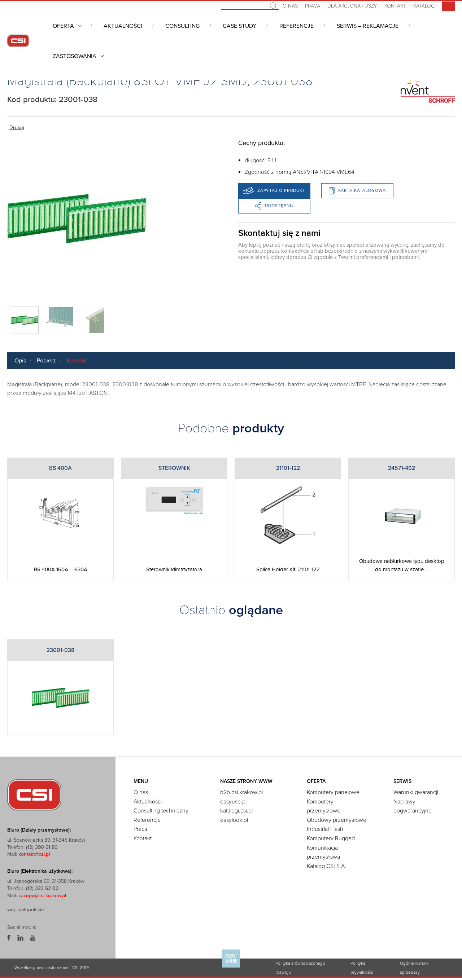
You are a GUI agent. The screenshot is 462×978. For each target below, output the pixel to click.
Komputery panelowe (333, 792)
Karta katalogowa (362, 190)
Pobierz (46, 360)
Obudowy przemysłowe (336, 820)
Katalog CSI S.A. (326, 866)
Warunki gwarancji (415, 792)
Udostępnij (279, 205)
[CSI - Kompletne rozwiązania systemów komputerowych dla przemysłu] (34, 794)
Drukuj (16, 127)
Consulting (182, 26)
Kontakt (395, 6)
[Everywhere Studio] (231, 967)
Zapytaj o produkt (281, 190)
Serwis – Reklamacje (367, 26)
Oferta (63, 26)
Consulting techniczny (161, 810)
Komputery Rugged (331, 838)
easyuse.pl (233, 801)
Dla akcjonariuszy (352, 6)
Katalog (424, 6)
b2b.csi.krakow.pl (241, 792)
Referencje (296, 26)
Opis (20, 360)
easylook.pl (234, 820)
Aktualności (123, 26)
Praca (312, 6)
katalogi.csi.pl (236, 810)
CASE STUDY (239, 26)
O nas (290, 6)
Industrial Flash (325, 829)
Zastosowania (74, 56)
